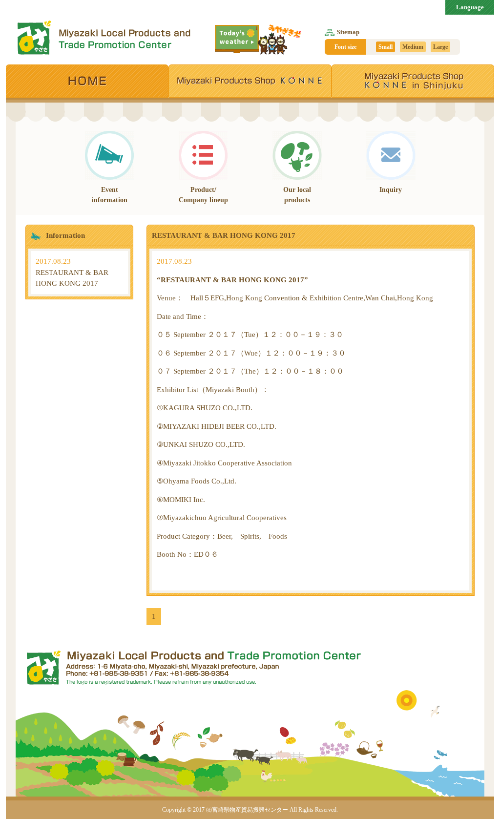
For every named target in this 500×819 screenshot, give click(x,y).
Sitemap (348, 32)
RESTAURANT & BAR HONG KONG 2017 (72, 272)
